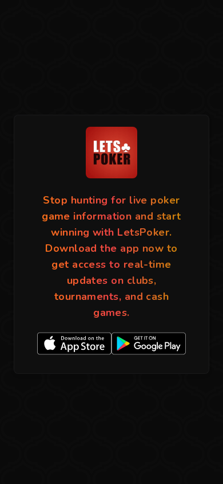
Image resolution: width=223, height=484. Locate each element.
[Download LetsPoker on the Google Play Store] (149, 343)
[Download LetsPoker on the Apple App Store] (74, 343)
